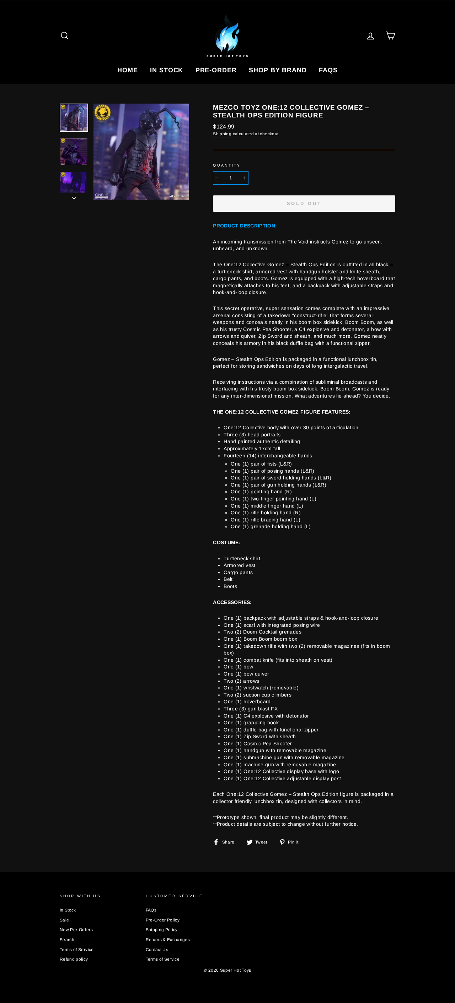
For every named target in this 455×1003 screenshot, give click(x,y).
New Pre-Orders (76, 929)
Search (67, 939)
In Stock (166, 70)
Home (127, 70)
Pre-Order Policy (163, 920)
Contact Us (157, 949)
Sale (64, 920)
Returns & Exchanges (168, 939)
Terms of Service (77, 949)
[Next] (74, 196)
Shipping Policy (162, 929)
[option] (141, 152)
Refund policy (74, 959)
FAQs (328, 70)
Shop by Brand (278, 70)
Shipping (222, 133)
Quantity (227, 165)
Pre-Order (216, 70)
